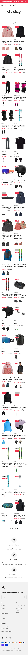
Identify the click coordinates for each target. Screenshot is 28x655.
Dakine (2, 205)
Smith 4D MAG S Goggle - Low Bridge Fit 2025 (7, 181)
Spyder (2, 123)
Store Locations (19, 608)
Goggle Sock (3, 513)
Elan (15, 67)
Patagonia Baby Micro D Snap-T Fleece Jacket (7, 378)
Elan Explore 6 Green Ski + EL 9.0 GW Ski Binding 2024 (6, 464)
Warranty (3, 618)
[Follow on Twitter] (6, 638)
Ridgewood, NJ (4, 628)
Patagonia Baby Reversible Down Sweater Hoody (18, 236)
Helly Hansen (3, 95)
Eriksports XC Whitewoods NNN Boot (20, 294)
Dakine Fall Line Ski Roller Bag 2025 (6, 208)
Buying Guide (4, 613)
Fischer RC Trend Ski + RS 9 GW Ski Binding (20, 491)
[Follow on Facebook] (2, 638)
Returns (3, 608)
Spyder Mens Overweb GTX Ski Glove (7, 125)
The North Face (17, 95)
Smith (2, 179)
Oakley (15, 39)
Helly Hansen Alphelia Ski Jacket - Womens (19, 515)
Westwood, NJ (4, 626)
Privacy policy (4, 650)
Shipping (3, 611)
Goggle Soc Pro (5, 515)
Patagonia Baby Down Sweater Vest (19, 208)
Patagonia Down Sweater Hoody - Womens (18, 379)
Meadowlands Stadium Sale (6, 632)
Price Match (4, 616)
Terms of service (11, 650)
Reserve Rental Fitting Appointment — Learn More (14, 1)
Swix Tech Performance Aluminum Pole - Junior (20, 408)
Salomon (15, 433)
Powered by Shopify (15, 649)
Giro (15, 179)
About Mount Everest (20, 605)
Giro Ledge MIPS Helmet (20, 181)
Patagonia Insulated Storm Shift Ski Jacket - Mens (7, 266)
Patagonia (3, 39)
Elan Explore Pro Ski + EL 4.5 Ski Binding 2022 (20, 463)
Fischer (15, 123)
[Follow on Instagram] (10, 638)
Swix (15, 405)
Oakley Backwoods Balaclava (19, 42)
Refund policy (18, 650)
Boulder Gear (3, 151)
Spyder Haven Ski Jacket (7, 407)
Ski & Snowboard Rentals (19, 611)
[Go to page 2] (17, 528)
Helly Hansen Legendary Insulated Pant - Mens (7, 98)
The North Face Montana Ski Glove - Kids (20, 98)
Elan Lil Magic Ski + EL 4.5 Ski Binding (19, 70)
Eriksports (16, 292)
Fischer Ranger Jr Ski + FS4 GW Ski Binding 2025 (20, 126)
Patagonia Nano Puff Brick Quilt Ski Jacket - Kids (6, 236)
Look (15, 320)
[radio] (3, 48)
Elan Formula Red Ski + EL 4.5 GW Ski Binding (7, 294)
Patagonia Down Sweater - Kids (5, 70)
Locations (3, 623)
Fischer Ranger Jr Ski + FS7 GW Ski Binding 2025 (7, 492)
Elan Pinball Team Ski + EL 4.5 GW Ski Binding (20, 265)
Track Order (4, 605)
